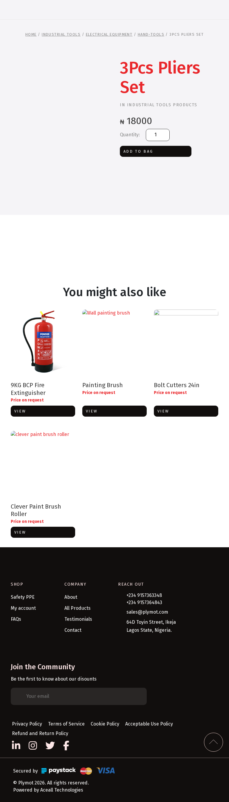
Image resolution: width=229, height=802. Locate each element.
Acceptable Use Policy (149, 724)
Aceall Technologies (61, 790)
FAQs (16, 619)
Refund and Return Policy (40, 733)
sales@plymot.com (147, 612)
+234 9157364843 (144, 602)
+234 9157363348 (144, 595)
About (70, 597)
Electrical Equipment (109, 34)
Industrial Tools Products (162, 104)
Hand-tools (151, 34)
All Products (77, 608)
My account (23, 608)
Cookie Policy (105, 724)
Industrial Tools (61, 34)
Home (31, 34)
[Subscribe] (138, 696)
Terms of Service (66, 724)
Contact (72, 630)
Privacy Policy (27, 724)
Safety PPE (23, 597)
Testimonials (78, 619)
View (20, 411)
